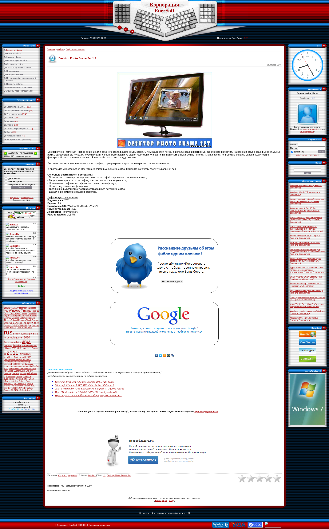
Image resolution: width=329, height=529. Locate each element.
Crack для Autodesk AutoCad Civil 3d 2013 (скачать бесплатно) (307, 298)
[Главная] (119, 28)
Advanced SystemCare (14, 371)
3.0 (31, 371)
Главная (51, 49)
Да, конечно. (14, 178)
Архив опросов (27, 198)
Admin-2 (92, 475)
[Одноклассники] (165, 355)
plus (19, 342)
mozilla (19, 376)
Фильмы (10, 117)
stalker (15, 381)
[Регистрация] (132, 31)
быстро (35, 325)
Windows (26, 354)
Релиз (35, 348)
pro (31, 333)
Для (29, 325)
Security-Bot (29, 409)
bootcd (7, 366)
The (24, 323)
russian (23, 373)
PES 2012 (15, 388)
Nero (24, 345)
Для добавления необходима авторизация (21, 280)
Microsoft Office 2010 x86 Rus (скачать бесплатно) (304, 319)
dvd (30, 327)
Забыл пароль (301, 155)
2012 (6, 368)
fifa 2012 (27, 311)
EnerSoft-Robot (16, 409)
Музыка (10, 121)
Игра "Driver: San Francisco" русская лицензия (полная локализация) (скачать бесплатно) (306, 228)
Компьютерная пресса (17, 128)
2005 (33, 368)
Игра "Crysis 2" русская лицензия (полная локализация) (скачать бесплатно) (306, 219)
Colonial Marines (27, 318)
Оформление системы (17, 110)
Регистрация (161, 500)
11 (30, 359)
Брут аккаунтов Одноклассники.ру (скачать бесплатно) (306, 291)
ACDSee (8, 338)
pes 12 (7, 388)
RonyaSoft (9, 362)
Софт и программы (15, 107)
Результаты (14, 198)
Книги (9, 132)
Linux (28, 376)
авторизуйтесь (307, 131)
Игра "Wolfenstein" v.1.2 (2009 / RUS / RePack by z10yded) (86, 392)
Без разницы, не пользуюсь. (22, 184)
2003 (15, 364)
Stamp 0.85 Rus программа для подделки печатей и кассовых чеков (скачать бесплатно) (307, 251)
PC (20, 354)
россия (21, 366)
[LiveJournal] (173, 355)
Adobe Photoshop (22, 362)
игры (6, 311)
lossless (27, 348)
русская (25, 334)
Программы (25, 308)
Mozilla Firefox (32, 366)
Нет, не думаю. (15, 181)
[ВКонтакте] (157, 355)
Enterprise (19, 359)
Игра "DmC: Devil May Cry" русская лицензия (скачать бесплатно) (307, 305)
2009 (16, 307)
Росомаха (10, 376)
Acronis (19, 379)
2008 (19, 348)
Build (35, 333)
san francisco (20, 383)
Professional (10, 342)
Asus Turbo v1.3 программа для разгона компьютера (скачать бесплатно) (305, 260)
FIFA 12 (17, 390)
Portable (17, 345)
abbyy (7, 327)
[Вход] (125, 30)
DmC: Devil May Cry (13, 313)
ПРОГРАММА (20, 325)
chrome (15, 373)
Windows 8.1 (10, 323)
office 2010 (29, 379)
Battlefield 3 (27, 390)
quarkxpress (10, 379)
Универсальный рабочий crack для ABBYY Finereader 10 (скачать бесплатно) (307, 201)
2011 (12, 352)
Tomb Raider (32, 320)
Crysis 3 (27, 315)
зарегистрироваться (206, 411)
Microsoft (8, 364)
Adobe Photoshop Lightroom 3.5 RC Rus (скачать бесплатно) (306, 284)
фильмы (29, 364)
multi (26, 359)
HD (12, 325)
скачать (8, 307)
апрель (14, 366)
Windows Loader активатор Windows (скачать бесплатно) (307, 312)
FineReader (22, 327)
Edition (13, 327)
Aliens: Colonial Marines (15, 320)
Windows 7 (16, 310)
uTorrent (8, 381)
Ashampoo (9, 359)
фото (33, 308)
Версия (16, 334)
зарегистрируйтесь (312, 129)
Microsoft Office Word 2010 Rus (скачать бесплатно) (305, 243)
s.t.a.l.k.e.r (9, 357)
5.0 (24, 376)
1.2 (104, 475)
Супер (7, 325)
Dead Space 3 (16, 315)
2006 (28, 357)
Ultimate (7, 348)
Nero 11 (35, 311)
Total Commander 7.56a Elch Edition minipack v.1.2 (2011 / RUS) (89, 388)
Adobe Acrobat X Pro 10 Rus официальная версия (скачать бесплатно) (304, 210)
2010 (27, 337)
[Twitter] (161, 355)
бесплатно (33, 322)
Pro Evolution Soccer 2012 (23, 386)
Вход (171, 500)
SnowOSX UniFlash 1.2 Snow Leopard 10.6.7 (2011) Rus (84, 381)
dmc (25, 313)
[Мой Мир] (169, 355)
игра (26, 341)
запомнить (299, 152)
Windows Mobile (13, 136)
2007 (14, 348)
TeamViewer (25, 368)
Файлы (60, 49)
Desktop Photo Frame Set (119, 475)
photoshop (32, 345)
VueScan (8, 345)
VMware (7, 373)
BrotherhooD (20, 357)
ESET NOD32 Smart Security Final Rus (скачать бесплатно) (306, 278)
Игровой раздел (14, 114)
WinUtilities (14, 368)
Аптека (9, 125)
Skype (21, 364)
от (5, 354)
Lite (27, 371)
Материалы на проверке (18, 139)
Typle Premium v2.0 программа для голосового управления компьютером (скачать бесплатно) (307, 269)
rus (8, 332)
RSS (246, 38)
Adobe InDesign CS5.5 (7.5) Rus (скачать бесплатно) (305, 237)
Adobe (19, 323)
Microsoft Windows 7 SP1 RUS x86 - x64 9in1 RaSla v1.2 (84, 385)
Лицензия (17, 337)
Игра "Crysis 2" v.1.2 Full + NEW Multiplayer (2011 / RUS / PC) (88, 395)
